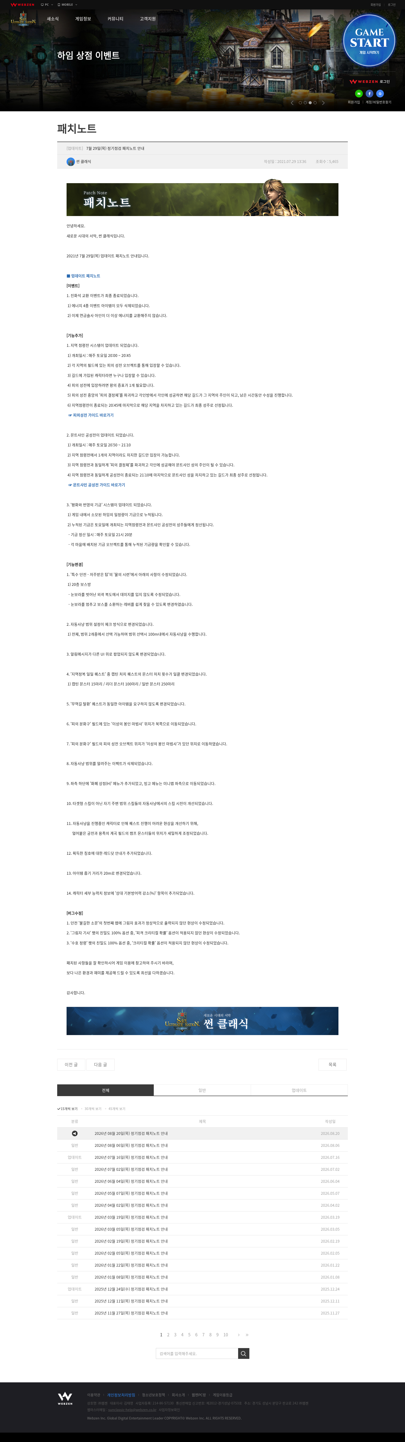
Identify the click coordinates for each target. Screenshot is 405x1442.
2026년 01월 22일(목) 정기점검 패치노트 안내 (131, 1265)
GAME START (369, 40)
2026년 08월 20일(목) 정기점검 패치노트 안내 (131, 1133)
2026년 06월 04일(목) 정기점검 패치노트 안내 (131, 1181)
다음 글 (100, 1064)
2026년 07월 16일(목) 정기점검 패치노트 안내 (131, 1157)
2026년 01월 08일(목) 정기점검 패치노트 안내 (131, 1277)
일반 (202, 1090)
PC (47, 5)
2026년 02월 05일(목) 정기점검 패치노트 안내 (131, 1253)
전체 (105, 1090)
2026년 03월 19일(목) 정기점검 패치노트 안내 (131, 1217)
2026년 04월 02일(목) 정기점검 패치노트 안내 (131, 1205)
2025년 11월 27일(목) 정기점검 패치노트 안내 (131, 1313)
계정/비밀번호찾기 (378, 102)
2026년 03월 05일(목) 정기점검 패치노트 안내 (131, 1229)
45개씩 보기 (117, 1108)
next (323, 103)
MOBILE (67, 5)
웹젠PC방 (199, 1394)
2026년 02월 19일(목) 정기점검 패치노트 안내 (131, 1241)
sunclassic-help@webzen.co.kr (132, 1409)
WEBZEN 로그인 (370, 81)
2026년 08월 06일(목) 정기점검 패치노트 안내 (131, 1145)
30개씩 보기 (93, 1108)
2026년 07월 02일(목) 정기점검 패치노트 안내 (131, 1169)
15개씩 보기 (69, 1108)
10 (225, 1334)
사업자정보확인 (169, 1409)
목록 (333, 1064)
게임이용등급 (222, 1394)
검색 (243, 1353)
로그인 (392, 5)
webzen (22, 4)
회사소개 (178, 1394)
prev (292, 103)
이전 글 (71, 1064)
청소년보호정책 (153, 1394)
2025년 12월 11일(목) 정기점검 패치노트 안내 (131, 1301)
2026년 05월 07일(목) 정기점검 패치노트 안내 (131, 1193)
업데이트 (299, 1090)
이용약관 (93, 1394)
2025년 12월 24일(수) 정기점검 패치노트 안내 (131, 1289)
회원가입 (376, 5)
